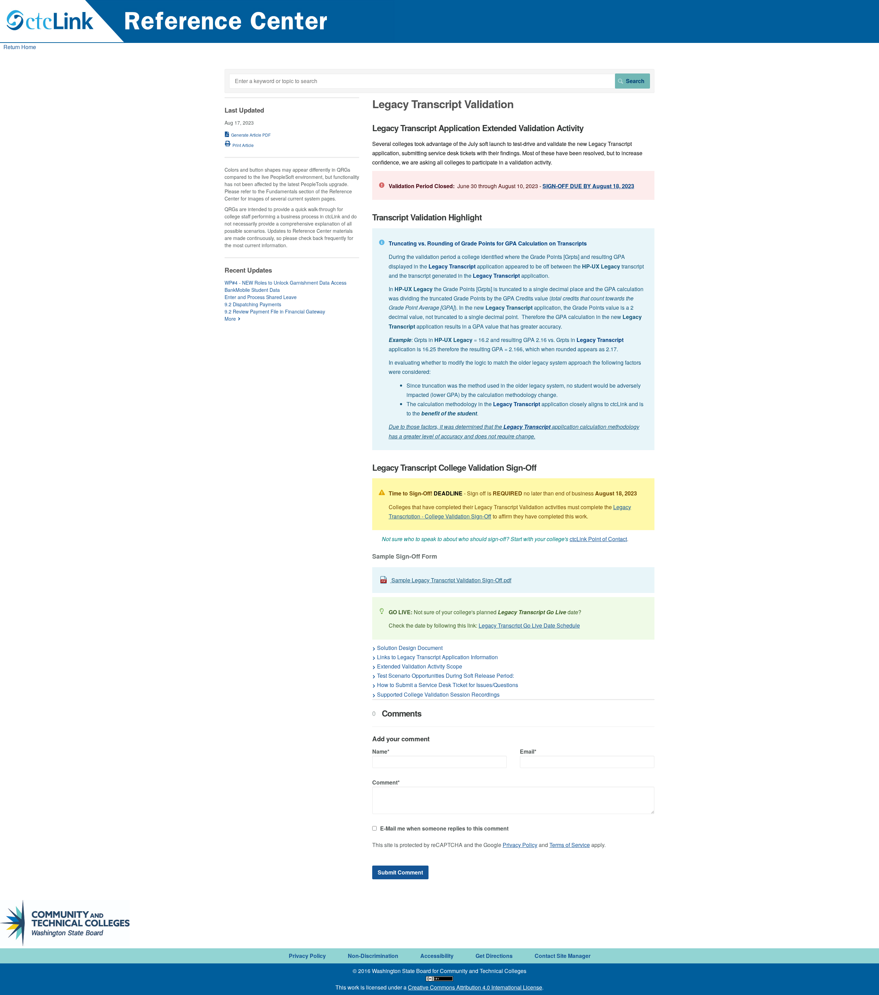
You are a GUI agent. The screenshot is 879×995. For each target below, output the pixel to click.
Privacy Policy (520, 845)
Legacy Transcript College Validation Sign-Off (454, 467)
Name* (380, 751)
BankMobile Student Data (252, 289)
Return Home (19, 47)
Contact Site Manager (563, 956)
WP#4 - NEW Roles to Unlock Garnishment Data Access (285, 282)
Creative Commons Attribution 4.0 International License (475, 987)
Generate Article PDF (251, 135)
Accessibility (437, 956)
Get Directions (494, 956)
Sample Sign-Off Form (404, 557)
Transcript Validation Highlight (427, 217)
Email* (528, 751)
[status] (513, 185)
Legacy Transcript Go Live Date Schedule (529, 625)
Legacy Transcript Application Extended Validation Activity (477, 128)
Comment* (386, 782)
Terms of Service (569, 845)
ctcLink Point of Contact (598, 539)
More (230, 318)
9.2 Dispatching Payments (253, 304)
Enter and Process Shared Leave (261, 297)
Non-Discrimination (373, 956)
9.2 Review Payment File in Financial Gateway (275, 311)
